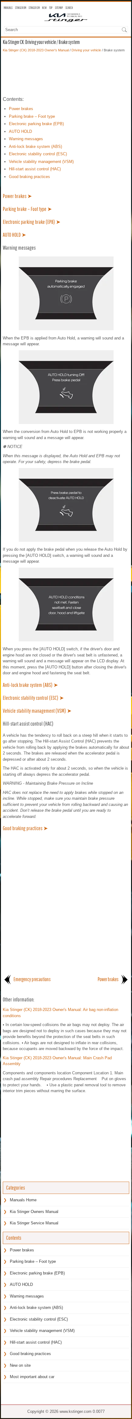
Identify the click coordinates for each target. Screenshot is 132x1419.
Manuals (8, 8)
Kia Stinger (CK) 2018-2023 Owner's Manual (36, 50)
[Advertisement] (66, 74)
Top (50, 8)
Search (69, 8)
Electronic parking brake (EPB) (36, 123)
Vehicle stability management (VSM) (41, 161)
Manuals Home (23, 1200)
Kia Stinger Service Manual (34, 1223)
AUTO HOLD (20, 131)
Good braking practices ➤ (25, 828)
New (44, 8)
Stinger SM (34, 8)
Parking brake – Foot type (32, 116)
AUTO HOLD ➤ (14, 235)
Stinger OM (20, 8)
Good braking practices (29, 176)
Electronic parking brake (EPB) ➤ (31, 222)
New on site (20, 1365)
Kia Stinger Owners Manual (34, 1211)
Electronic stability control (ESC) (38, 154)
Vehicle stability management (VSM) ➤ (37, 711)
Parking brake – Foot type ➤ (27, 209)
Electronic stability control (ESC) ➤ (33, 698)
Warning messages (26, 139)
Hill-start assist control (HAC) (35, 169)
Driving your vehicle (86, 50)
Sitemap (59, 8)
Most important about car (32, 1376)
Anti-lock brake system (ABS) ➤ (30, 685)
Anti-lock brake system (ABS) (35, 146)
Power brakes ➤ (17, 196)
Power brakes (21, 108)
